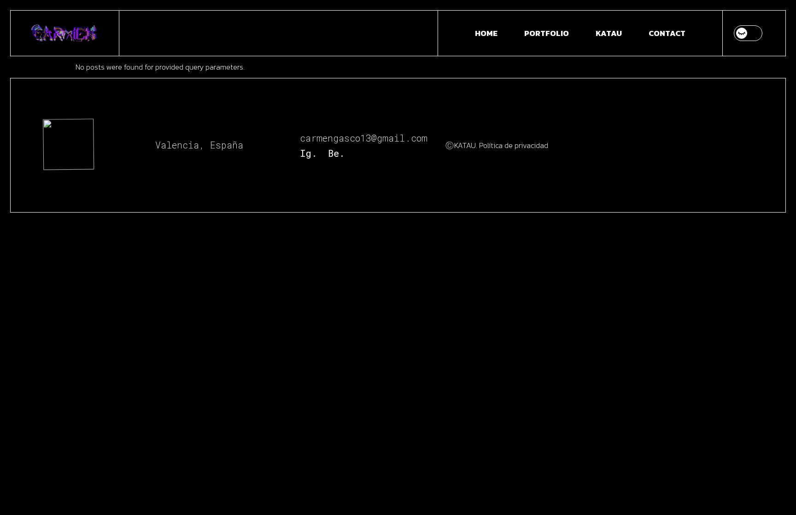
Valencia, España (199, 145)
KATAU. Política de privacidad (501, 145)
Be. (336, 153)
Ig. (308, 153)
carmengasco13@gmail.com (363, 138)
